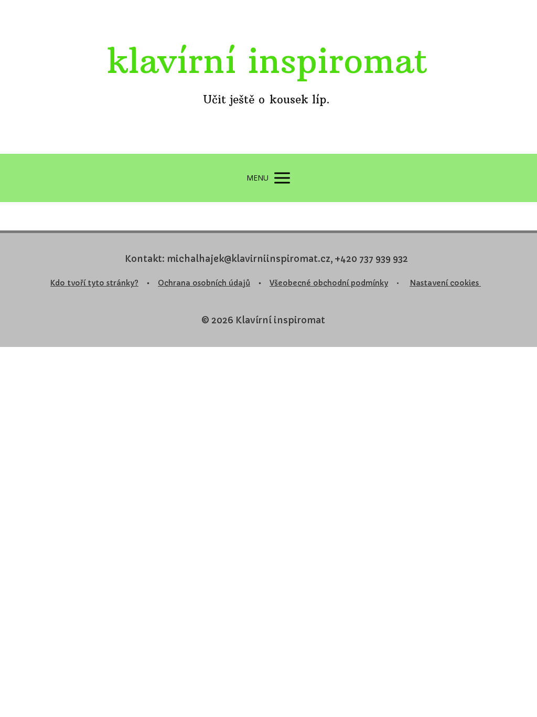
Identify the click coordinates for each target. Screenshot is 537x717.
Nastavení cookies (445, 283)
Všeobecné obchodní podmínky (329, 283)
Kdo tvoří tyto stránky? (94, 283)
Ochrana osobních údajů (204, 283)
